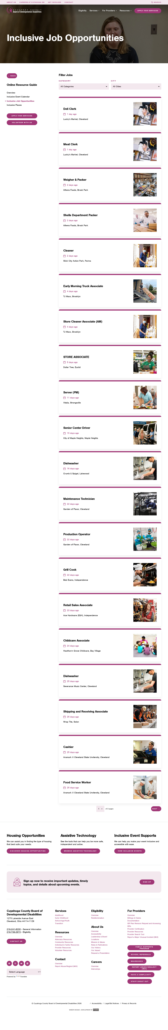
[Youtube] (21, 963)
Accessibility (96, 934)
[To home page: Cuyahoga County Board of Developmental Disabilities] (24, 11)
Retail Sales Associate (77, 605)
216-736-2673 (14, 932)
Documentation (133, 921)
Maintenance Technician (79, 499)
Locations (95, 939)
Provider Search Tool (135, 934)
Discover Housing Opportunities (28, 851)
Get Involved (54, 2)
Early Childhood (61, 918)
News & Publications (99, 945)
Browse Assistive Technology (80, 851)
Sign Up (147, 882)
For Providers (108, 10)
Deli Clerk (69, 109)
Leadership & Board (99, 937)
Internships (95, 969)
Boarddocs (137, 961)
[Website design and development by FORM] (84, 1010)
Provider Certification (135, 929)
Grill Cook (69, 569)
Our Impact (95, 950)
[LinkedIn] (27, 963)
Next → (156, 809)
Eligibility (83, 10)
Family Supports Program (144, 948)
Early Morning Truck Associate (83, 286)
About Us (11, 2)
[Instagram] (15, 963)
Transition (59, 923)
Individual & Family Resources (67, 945)
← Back (12, 76)
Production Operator (76, 534)
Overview (58, 937)
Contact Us (16, 941)
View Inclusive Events (130, 851)
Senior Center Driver (76, 428)
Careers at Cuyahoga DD (32, 2)
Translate (23, 977)
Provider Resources (63, 947)
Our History (96, 947)
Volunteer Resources (63, 950)
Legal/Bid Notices (112, 1003)
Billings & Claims (134, 918)
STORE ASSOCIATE (76, 357)
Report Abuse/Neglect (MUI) (66, 966)
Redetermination (97, 918)
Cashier (68, 747)
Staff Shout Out (139, 981)
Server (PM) (71, 392)
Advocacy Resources (63, 939)
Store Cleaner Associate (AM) (82, 321)
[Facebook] (9, 963)
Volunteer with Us (22, 122)
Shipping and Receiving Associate (85, 711)
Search (157, 2)
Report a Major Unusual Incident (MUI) (142, 937)
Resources (125, 10)
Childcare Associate (76, 640)
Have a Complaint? (141, 975)
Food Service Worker (77, 782)
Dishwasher (71, 463)
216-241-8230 (14, 929)
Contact (69, 2)
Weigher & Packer (74, 179)
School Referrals (141, 954)
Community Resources (64, 942)
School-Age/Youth (62, 921)
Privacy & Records (129, 1003)
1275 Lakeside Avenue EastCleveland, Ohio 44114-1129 (20, 919)
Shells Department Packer (80, 215)
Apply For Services (22, 116)
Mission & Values (98, 942)
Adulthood (59, 915)
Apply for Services (147, 11)
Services (93, 10)
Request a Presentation (100, 953)
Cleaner (68, 250)
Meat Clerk (70, 144)
